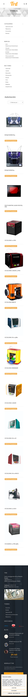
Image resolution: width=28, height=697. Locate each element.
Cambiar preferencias (14, 693)
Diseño (7, 610)
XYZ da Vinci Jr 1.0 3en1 (11, 337)
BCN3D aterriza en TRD (15, 641)
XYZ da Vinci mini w (10, 302)
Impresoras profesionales (12, 614)
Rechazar (14, 690)
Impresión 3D (9, 612)
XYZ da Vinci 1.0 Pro (10, 240)
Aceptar (14, 687)
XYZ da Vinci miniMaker (11, 368)
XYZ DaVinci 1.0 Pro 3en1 (11, 544)
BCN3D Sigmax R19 (10, 135)
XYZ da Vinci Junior (10, 403)
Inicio (8, 14)
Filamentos (8, 616)
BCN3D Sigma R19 (9, 170)
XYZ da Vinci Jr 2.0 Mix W (12, 473)
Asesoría (8, 607)
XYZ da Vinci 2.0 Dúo (10, 508)
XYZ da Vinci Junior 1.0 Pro (12, 270)
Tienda (12, 14)
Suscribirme (14, 673)
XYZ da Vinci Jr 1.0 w (10, 438)
